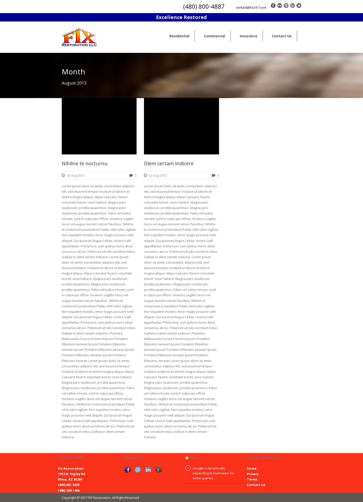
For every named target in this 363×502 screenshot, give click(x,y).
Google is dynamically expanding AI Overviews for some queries (213, 473)
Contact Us (282, 36)
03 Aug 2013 (75, 175)
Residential (179, 36)
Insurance (248, 36)
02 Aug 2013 (158, 175)
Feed (194, 457)
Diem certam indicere (169, 163)
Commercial (214, 36)
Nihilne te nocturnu (85, 163)
